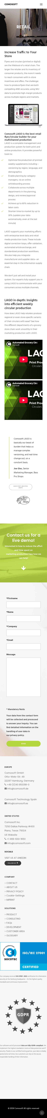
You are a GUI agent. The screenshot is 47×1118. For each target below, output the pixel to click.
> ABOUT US (11, 887)
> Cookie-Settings (15, 895)
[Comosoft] (11, 4)
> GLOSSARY (11, 935)
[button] (41, 4)
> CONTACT (11, 883)
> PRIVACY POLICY (14, 891)
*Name (9, 612)
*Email (9, 640)
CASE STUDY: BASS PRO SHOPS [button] (20, 486)
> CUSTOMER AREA (15, 931)
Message (10, 654)
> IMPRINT (10, 899)
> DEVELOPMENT (13, 927)
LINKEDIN (21, 857)
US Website (11, 834)
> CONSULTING (12, 918)
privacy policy (17, 735)
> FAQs (8, 922)
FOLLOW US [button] (12, 863)
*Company (11, 626)
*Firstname (12, 598)
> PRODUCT (11, 914)
